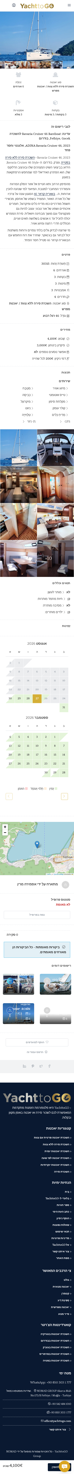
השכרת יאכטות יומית (57, 1151)
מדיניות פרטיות (60, 1238)
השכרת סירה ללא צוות (56, 1144)
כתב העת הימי (61, 1211)
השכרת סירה (61, 1171)
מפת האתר (62, 1258)
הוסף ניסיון (63, 1218)
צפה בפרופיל (37, 914)
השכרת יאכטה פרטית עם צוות (51, 1137)
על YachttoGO (60, 1244)
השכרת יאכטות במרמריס (54, 1354)
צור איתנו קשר (60, 1251)
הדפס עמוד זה (35, 1052)
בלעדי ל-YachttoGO (57, 1198)
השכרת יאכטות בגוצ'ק (56, 1347)
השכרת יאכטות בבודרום (55, 1340)
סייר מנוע (63, 1314)
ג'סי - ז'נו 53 (22, 979)
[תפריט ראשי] (69, 5)
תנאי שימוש (62, 1231)
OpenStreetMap (58, 874)
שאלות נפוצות (61, 1225)
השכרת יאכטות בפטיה (56, 1360)
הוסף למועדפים (35, 1042)
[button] (37, 845)
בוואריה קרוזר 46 (44, 194)
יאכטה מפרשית (60, 1307)
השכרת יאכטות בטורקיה (55, 1334)
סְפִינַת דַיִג (63, 1300)
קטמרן (65, 1293)
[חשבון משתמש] (13, 5)
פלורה (63, 1009)
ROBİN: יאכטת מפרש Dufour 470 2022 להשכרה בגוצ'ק (21, 1009)
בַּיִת (67, 1191)
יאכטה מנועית (61, 1286)
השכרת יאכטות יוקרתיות (55, 1165)
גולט (66, 1280)
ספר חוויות (63, 1205)
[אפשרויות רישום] (47, 986)
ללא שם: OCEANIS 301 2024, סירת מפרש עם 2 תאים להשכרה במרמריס (58, 984)
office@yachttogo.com (57, 1421)
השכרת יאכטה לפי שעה (55, 1158)
